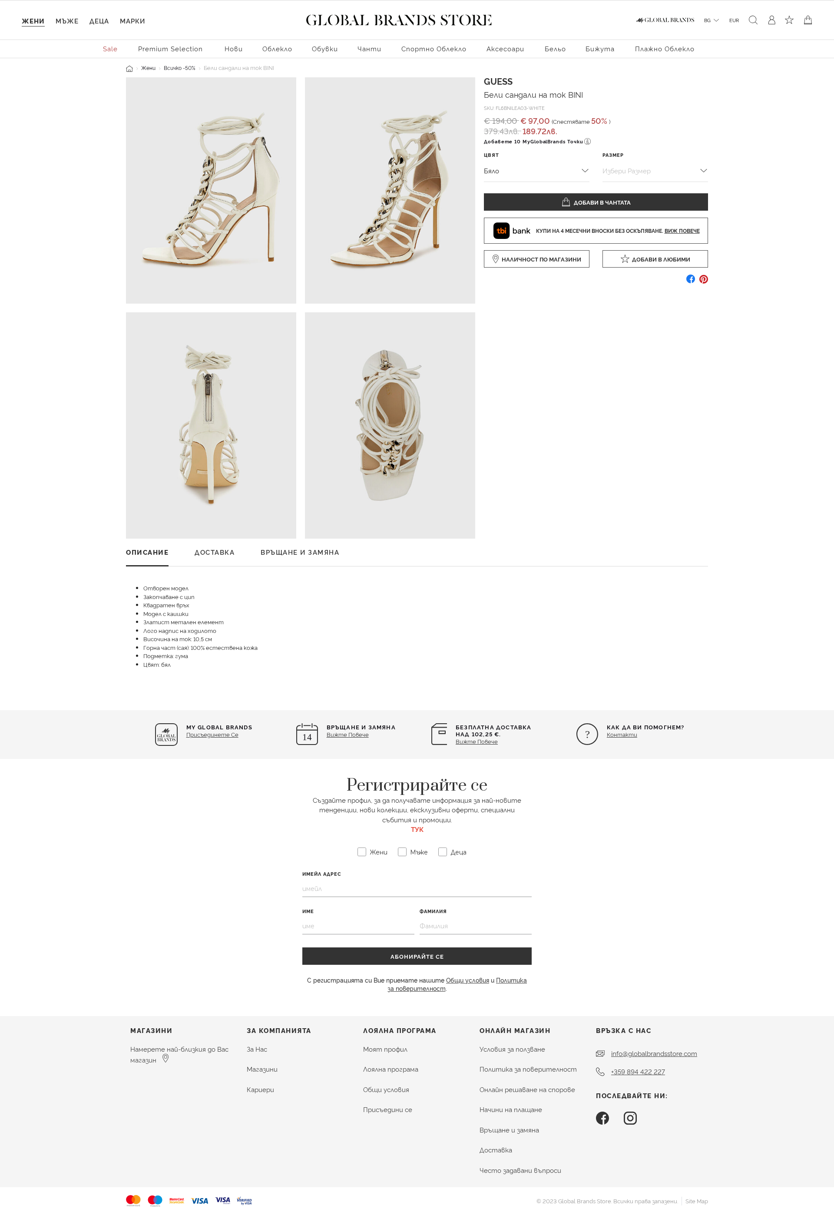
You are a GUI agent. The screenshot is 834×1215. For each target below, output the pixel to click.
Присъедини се (387, 1109)
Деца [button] (99, 20)
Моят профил (385, 1048)
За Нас (257, 1048)
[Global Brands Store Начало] (399, 18)
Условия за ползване (512, 1048)
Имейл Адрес (321, 874)
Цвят (491, 155)
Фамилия (433, 911)
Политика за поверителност (528, 1068)
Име (308, 911)
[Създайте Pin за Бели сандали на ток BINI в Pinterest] (703, 282)
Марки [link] (132, 20)
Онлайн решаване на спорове (527, 1089)
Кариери (260, 1089)
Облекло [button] (277, 48)
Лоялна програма (390, 1068)
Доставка (496, 1149)
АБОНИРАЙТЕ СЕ (417, 956)
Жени (148, 67)
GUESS (498, 81)
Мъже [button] (67, 20)
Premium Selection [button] (170, 48)
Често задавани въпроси (520, 1170)
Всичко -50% (179, 67)
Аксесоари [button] (505, 48)
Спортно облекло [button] (434, 48)
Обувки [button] (325, 48)
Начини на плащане (511, 1109)
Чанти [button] (369, 48)
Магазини (262, 1068)
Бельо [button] (555, 48)
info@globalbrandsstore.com (654, 1053)
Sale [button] (110, 48)
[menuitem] (111, 48)
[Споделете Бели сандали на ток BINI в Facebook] (690, 282)
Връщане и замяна (509, 1129)
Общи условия (467, 980)
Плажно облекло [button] (665, 48)
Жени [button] (33, 20)
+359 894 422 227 (638, 1071)
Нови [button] (234, 48)
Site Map (696, 1201)
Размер (613, 155)
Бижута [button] (600, 48)
